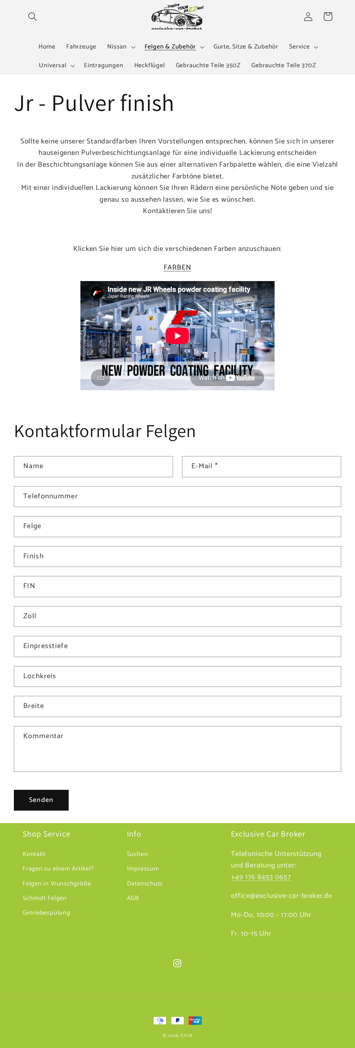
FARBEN (177, 267)
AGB (133, 898)
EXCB (186, 1035)
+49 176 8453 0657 (261, 877)
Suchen (137, 854)
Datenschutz (145, 884)
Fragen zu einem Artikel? (58, 869)
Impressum (143, 869)
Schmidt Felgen (45, 898)
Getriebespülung (46, 913)
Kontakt (34, 854)
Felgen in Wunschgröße (57, 884)
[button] (32, 16)
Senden (41, 800)
